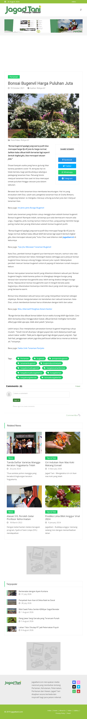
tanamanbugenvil (27, 363)
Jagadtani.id (68, 237)
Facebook (68, 160)
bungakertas (55, 372)
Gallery (76, 711)
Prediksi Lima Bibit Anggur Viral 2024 (62, 518)
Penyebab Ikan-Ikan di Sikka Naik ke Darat (37, 600)
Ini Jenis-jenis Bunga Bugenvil (31, 207)
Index (49, 711)
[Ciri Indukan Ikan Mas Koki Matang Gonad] (62, 442)
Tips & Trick (51, 458)
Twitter (68, 166)
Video (70, 711)
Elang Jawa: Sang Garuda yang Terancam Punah (39, 618)
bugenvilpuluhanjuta (52, 363)
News (10, 458)
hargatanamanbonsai (56, 368)
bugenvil (40, 358)
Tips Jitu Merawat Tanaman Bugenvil (34, 247)
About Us (62, 711)
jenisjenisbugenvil (59, 358)
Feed (68, 713)
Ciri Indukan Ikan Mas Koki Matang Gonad (59, 464)
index (74, 2)
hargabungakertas (28, 377)
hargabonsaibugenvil (29, 368)
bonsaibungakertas (52, 377)
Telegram (68, 178)
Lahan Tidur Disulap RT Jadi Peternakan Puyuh (39, 627)
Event (55, 711)
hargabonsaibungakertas (31, 372)
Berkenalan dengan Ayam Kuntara (33, 591)
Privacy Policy (60, 713)
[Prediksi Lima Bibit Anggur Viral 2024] (62, 496)
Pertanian (14, 77)
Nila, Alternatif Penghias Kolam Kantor (35, 309)
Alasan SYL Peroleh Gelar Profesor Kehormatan (20, 518)
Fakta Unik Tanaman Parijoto (31, 348)
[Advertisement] (43, 52)
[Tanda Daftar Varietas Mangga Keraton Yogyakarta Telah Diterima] (24, 442)
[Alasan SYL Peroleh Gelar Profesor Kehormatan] (24, 496)
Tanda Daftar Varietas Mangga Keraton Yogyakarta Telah (23, 464)
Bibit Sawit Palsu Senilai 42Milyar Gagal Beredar (39, 609)
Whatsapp (68, 172)
